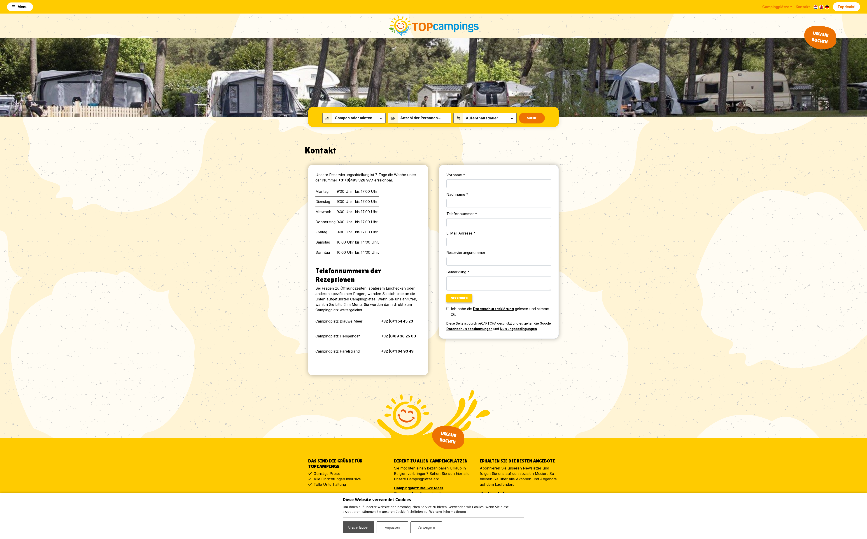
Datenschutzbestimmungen (469, 329)
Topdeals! (846, 7)
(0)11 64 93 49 (397, 351)
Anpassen (392, 527)
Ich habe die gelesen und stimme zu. (500, 311)
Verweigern (426, 527)
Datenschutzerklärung (493, 309)
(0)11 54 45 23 (397, 321)
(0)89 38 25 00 (398, 336)
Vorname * (455, 175)
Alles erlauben (359, 527)
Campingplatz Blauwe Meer (418, 488)
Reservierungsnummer (465, 252)
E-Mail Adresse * (460, 233)
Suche (531, 118)
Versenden (459, 298)
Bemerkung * (457, 272)
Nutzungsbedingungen (518, 329)
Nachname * (457, 194)
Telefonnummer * (461, 213)
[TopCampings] (433, 26)
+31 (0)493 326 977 (355, 180)
